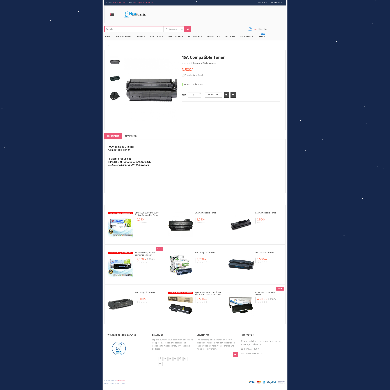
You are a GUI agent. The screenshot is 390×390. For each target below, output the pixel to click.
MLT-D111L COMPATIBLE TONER (266, 293)
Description (113, 136)
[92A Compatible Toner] (120, 304)
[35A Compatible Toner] (180, 264)
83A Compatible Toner (265, 213)
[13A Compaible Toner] (241, 264)
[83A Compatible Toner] (241, 225)
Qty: (184, 95)
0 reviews (197, 63)
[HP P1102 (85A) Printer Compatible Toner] (120, 264)
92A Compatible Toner (145, 292)
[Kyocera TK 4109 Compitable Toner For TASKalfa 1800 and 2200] (180, 304)
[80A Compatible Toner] (180, 225)
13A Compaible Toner (265, 252)
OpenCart (120, 381)
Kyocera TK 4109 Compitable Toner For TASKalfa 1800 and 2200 (208, 295)
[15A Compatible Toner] (115, 61)
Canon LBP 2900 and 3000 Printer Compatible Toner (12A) (147, 215)
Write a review (209, 63)
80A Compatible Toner (205, 213)
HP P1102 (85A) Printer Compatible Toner (145, 254)
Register (263, 29)
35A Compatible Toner (205, 252)
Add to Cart (213, 94)
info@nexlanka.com (143, 2)
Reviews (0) (130, 136)
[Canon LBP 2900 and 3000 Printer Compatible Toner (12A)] (120, 225)
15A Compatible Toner (121, 45)
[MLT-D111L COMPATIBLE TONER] (241, 304)
